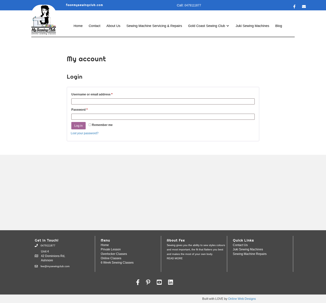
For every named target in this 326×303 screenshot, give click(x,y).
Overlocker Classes (114, 253)
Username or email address (98, 94)
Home (105, 245)
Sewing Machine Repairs (250, 253)
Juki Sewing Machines (248, 249)
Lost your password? (84, 133)
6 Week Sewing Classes (117, 262)
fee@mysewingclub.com (84, 5)
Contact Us (240, 245)
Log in (78, 125)
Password (86, 109)
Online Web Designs (242, 298)
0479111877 (193, 5)
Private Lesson (111, 249)
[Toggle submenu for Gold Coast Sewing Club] (227, 26)
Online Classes (111, 258)
